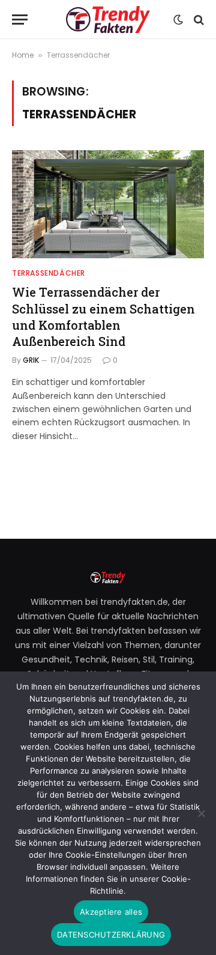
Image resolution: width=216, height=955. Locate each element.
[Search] (197, 19)
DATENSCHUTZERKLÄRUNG (111, 934)
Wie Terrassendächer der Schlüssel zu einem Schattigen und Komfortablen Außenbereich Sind (103, 316)
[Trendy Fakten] (108, 19)
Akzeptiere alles (111, 912)
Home (23, 55)
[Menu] (20, 19)
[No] (201, 813)
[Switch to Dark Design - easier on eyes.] (178, 19)
